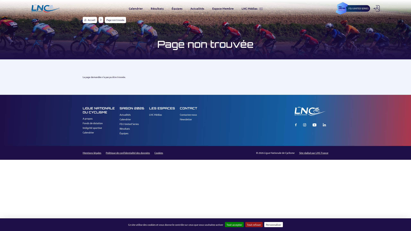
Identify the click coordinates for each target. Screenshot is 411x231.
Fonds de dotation (93, 123)
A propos (88, 118)
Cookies (158, 152)
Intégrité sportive (92, 127)
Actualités (125, 114)
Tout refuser (254, 224)
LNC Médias (155, 114)
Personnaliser (273, 224)
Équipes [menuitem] (177, 8)
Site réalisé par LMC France (313, 152)
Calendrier (88, 132)
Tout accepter (234, 224)
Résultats (125, 128)
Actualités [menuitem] (197, 8)
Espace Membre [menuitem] (223, 8)
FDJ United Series (129, 123)
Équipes (124, 133)
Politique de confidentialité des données (128, 152)
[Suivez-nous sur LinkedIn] (324, 124)
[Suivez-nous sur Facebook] (296, 124)
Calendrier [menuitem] (136, 8)
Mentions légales (92, 152)
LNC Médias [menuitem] (250, 8)
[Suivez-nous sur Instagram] (304, 124)
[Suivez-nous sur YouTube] (314, 124)
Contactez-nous (188, 114)
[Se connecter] (376, 8)
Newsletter (186, 119)
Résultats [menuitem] (157, 8)
